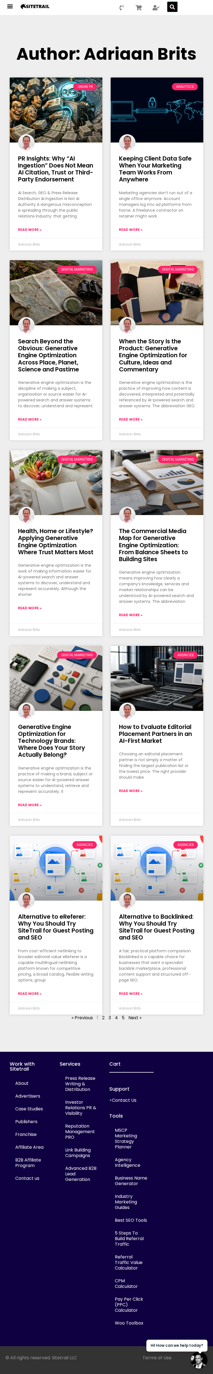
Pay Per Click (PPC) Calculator (129, 1304)
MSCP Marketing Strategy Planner (126, 1138)
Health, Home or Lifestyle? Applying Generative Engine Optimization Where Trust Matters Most (55, 541)
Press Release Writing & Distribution (80, 1084)
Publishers (26, 1121)
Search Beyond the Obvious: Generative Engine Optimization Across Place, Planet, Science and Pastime (48, 355)
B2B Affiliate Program (28, 1163)
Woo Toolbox (129, 1323)
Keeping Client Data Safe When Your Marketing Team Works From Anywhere (155, 169)
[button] (10, 6)
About (22, 1083)
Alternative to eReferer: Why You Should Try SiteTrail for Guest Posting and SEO (55, 927)
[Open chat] (199, 1360)
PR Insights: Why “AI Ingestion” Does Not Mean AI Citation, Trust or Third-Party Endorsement (55, 169)
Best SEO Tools (131, 1220)
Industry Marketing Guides (126, 1202)
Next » (134, 1018)
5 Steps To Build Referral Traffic (129, 1238)
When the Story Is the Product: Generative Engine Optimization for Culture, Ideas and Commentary (153, 355)
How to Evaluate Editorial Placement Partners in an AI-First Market (155, 734)
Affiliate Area (29, 1147)
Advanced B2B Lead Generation (81, 1174)
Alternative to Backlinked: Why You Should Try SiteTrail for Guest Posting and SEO (156, 927)
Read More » (30, 229)
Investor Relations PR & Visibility (80, 1107)
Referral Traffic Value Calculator (129, 1262)
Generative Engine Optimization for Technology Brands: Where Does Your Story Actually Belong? (51, 741)
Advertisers (27, 1096)
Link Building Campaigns (78, 1153)
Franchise (26, 1134)
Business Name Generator (131, 1181)
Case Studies (29, 1109)
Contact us (27, 1178)
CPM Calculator (126, 1284)
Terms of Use (157, 1358)
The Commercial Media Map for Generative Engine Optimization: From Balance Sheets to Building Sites (153, 545)
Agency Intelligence (127, 1162)
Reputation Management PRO (80, 1131)
